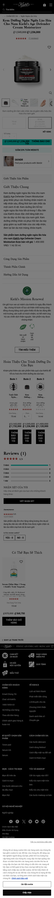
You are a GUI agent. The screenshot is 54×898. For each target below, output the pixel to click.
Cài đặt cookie (27, 884)
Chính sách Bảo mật (20, 878)
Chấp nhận (27, 892)
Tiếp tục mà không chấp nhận (41, 842)
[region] (27, 868)
